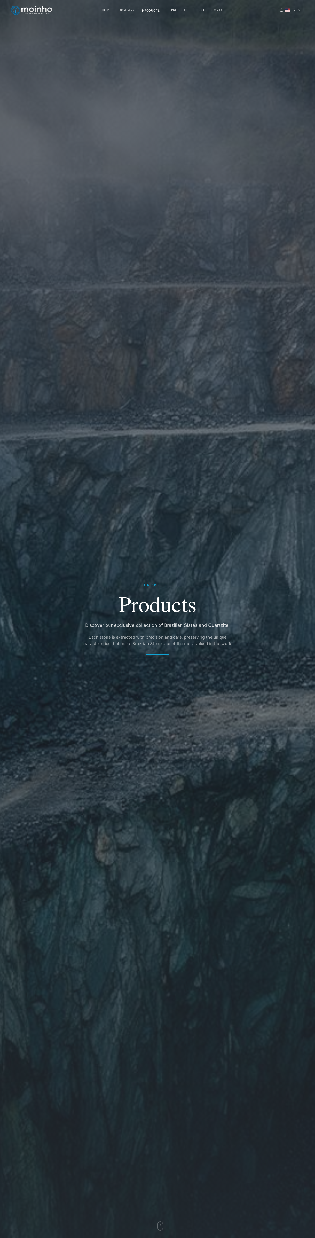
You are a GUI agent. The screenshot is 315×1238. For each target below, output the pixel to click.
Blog (200, 10)
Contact (219, 10)
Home (106, 10)
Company (127, 10)
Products (151, 10)
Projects (179, 10)
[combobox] (290, 10)
